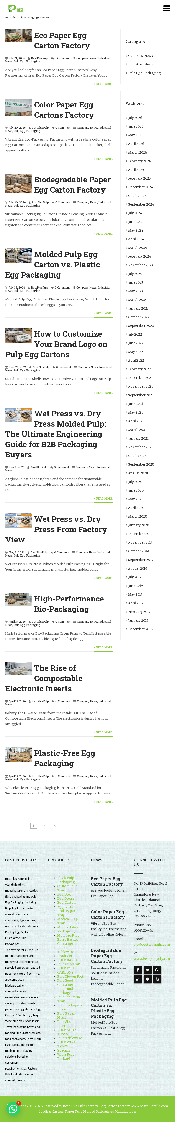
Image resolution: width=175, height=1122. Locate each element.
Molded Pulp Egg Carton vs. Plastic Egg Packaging (52, 264)
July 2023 (135, 274)
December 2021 (140, 378)
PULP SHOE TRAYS (66, 1032)
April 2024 (136, 239)
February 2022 (139, 369)
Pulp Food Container (65, 983)
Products (64, 956)
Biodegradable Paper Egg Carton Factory (72, 184)
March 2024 (137, 248)
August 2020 (138, 473)
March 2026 (137, 152)
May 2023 (135, 291)
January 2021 (138, 438)
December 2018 (140, 629)
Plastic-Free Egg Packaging (64, 758)
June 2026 (136, 126)
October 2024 (138, 196)
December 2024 (140, 187)
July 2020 (135, 482)
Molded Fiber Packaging (67, 929)
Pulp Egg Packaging (27, 61)
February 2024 (139, 256)
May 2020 (135, 499)
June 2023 (135, 282)
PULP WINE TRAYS (66, 1044)
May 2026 (135, 135)
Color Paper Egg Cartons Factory (64, 109)
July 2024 (135, 213)
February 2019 (139, 612)
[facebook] (138, 970)
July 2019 (135, 577)
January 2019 (138, 620)
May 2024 (135, 230)
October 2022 (138, 317)
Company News (86, 58)
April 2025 (136, 170)
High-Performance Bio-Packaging (69, 603)
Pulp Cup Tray (68, 964)
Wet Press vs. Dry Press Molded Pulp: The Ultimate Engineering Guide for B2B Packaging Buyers (55, 433)
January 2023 (138, 308)
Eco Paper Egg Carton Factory (62, 40)
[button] (13, 1109)
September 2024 (141, 204)
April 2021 (136, 421)
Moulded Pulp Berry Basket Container (68, 939)
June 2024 (136, 222)
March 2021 (137, 430)
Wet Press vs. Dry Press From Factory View (56, 529)
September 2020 (141, 464)
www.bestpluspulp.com (152, 959)
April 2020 (136, 508)
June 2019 (135, 586)
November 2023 (140, 265)
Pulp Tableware (69, 1038)
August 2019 (137, 568)
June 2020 (136, 490)
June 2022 (135, 343)
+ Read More (103, 84)
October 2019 (138, 551)
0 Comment (62, 58)
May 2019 (135, 594)
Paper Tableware (65, 950)
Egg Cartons (67, 907)
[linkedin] (138, 979)
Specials (63, 1050)
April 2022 (136, 360)
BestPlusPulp (39, 58)
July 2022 (135, 334)
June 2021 (135, 404)
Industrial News (140, 64)
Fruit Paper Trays (66, 913)
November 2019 (140, 542)
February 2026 (139, 161)
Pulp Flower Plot (70, 976)
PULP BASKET (68, 960)
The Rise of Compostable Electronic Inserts (43, 678)
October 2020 (138, 456)
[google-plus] (157, 970)
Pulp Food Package (65, 991)
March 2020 (137, 516)
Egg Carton (66, 903)
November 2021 (140, 386)
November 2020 (140, 447)
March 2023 (137, 300)
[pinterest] (148, 979)
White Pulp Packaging (66, 1056)
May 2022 (135, 352)
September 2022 (141, 326)
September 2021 (141, 395)
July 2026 (135, 118)
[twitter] (148, 970)
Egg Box (64, 894)
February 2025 (139, 178)
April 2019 (136, 603)
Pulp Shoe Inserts (65, 1024)
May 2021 (135, 412)
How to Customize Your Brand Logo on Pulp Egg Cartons (56, 343)
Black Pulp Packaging (66, 880)
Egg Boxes (65, 898)
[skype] (157, 979)
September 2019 (140, 560)
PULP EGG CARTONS (65, 970)
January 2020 (138, 525)
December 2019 (140, 534)
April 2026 (136, 144)
